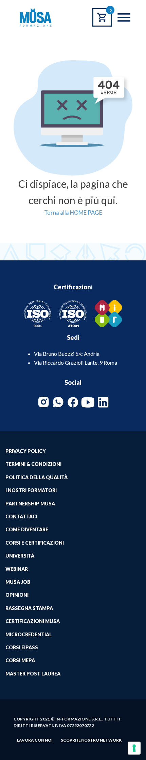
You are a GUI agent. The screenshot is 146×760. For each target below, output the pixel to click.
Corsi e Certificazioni (34, 543)
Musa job (17, 582)
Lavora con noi (35, 740)
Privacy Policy (25, 451)
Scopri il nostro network (91, 740)
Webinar (16, 569)
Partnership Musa (30, 503)
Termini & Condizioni (33, 464)
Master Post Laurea (32, 674)
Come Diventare (26, 529)
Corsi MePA (20, 660)
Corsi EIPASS (21, 647)
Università (19, 556)
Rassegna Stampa (29, 608)
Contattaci (21, 516)
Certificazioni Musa (32, 621)
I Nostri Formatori (31, 490)
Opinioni (17, 595)
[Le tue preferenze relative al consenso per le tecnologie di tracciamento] (134, 748)
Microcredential (28, 634)
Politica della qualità (36, 477)
